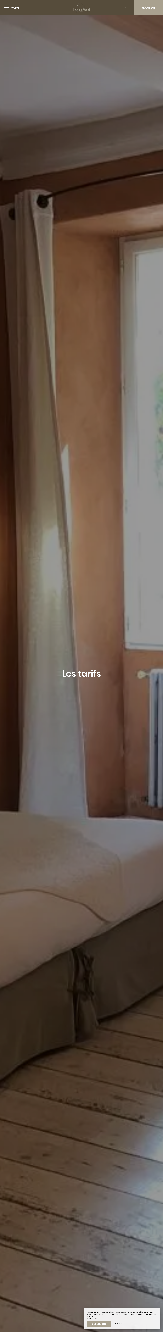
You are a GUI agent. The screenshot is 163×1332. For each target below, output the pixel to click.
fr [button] (124, 7)
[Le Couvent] (81, 7)
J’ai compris (99, 1323)
